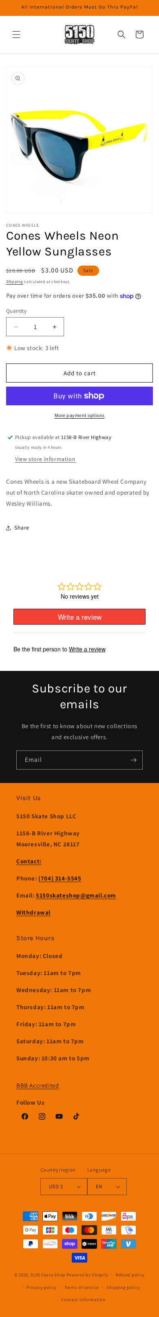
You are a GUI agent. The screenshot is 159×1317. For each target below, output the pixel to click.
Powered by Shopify (87, 1275)
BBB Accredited (37, 1085)
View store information (45, 459)
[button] (16, 34)
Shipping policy (123, 1287)
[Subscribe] (133, 760)
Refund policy (130, 1275)
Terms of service (81, 1287)
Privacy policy (41, 1287)
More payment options (80, 415)
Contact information (83, 1299)
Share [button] (21, 527)
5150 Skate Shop (48, 1275)
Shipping (14, 281)
